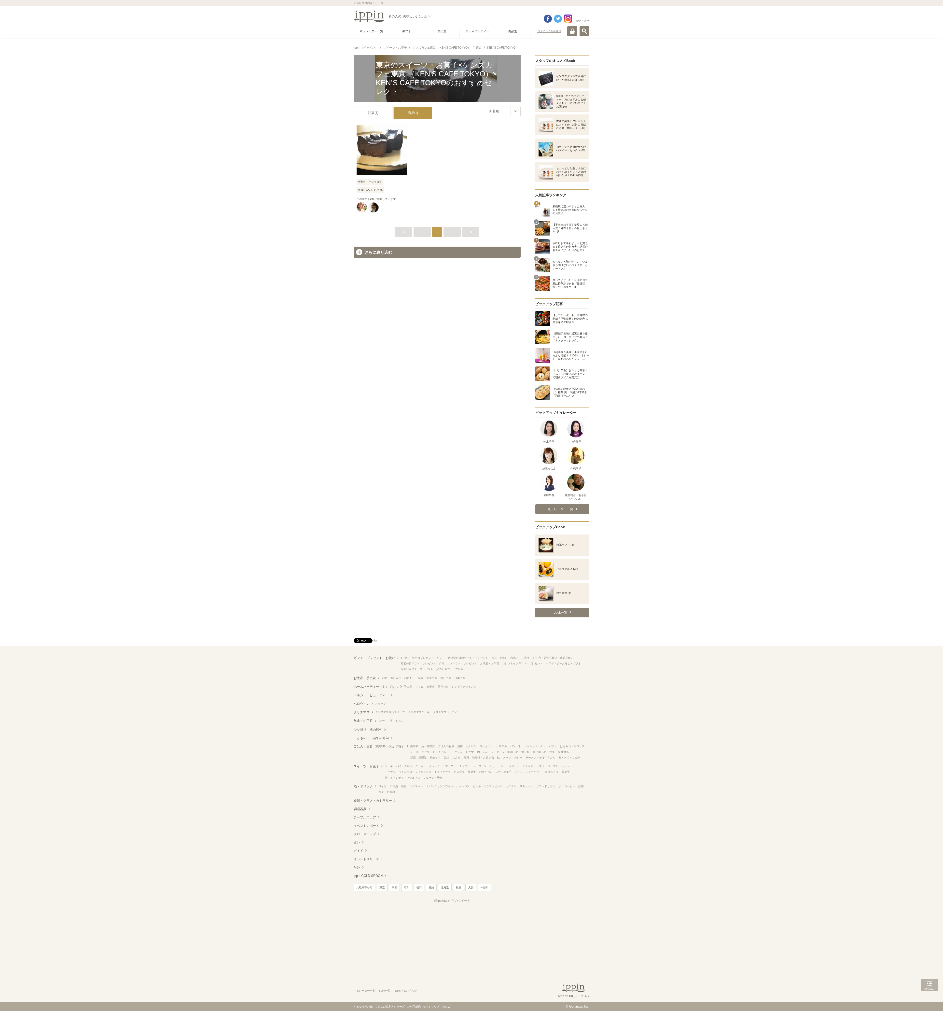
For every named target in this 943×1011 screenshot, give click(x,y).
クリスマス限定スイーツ (390, 712)
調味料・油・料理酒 (422, 746)
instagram (568, 18)
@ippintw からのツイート (452, 900)
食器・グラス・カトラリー (373, 800)
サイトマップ (431, 1006)
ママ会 (419, 686)
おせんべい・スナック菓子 (495, 771)
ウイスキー (416, 786)
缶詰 (446, 757)
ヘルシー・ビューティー (371, 695)
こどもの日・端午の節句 (371, 738)
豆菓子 (566, 771)
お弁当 (456, 757)
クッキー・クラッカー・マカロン (436, 766)
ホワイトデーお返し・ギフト (563, 663)
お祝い (405, 657)
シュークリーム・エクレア (517, 766)
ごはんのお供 (446, 746)
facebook (548, 18)
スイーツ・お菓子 (366, 766)
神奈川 (484, 887)
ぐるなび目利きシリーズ (390, 1006)
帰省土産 (431, 677)
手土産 (408, 686)
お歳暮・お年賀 (489, 663)
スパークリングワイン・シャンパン (448, 786)
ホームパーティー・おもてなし (376, 686)
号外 (357, 867)
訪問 (384, 677)
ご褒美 (526, 657)
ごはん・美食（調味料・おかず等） (379, 746)
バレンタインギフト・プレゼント (522, 663)
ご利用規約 (414, 1006)
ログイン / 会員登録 (549, 31)
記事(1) (373, 113)
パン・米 (515, 746)
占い (357, 842)
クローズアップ (365, 834)
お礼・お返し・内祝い (504, 657)
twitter (558, 18)
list (375, 640)
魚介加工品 (539, 751)
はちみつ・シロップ (572, 746)
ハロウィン (362, 703)
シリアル (501, 746)
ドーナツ (390, 771)
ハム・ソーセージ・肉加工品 (500, 751)
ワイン (382, 786)
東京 (382, 887)
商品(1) (413, 113)
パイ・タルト (404, 766)
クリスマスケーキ (419, 712)
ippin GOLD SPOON (368, 876)
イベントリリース (366, 859)
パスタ (459, 751)
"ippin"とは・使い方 (406, 990)
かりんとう (551, 771)
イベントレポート (366, 826)
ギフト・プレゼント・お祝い (374, 658)
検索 (584, 31)
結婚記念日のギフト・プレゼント (468, 657)
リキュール (526, 786)
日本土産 (459, 677)
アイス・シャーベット (528, 771)
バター (553, 746)
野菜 (552, 751)
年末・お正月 (363, 721)
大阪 (470, 887)
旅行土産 (445, 677)
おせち (382, 720)
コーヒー (569, 786)
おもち (400, 720)
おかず (470, 751)
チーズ (414, 751)
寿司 (466, 757)
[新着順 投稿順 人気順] (503, 111)
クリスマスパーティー (446, 712)
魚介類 (525, 751)
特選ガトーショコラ (370, 181)
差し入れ (395, 677)
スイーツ (380, 703)
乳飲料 (391, 791)
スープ (507, 757)
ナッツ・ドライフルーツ (436, 751)
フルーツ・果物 (432, 777)
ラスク (540, 766)
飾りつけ (443, 686)
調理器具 (360, 809)
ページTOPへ (929, 1000)
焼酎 (403, 786)
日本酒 (394, 786)
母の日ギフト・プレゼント (417, 669)
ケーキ (389, 766)
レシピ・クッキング (464, 686)
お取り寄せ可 (364, 887)
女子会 (431, 686)
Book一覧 (384, 990)
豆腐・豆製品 (418, 757)
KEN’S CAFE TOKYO (370, 189)
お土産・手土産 (365, 678)
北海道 (445, 887)
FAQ (444, 1006)
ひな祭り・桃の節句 (368, 729)
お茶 (381, 791)
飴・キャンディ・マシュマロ (402, 777)
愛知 (431, 887)
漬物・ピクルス (466, 746)
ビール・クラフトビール (487, 786)
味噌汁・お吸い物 (483, 757)
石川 (406, 887)
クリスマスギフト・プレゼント (458, 663)
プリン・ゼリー (488, 766)
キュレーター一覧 (364, 990)
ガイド (358, 851)
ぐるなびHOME (363, 1006)
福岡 (419, 887)
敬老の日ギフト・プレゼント (418, 663)
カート (572, 31)
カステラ (459, 771)
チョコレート (467, 766)
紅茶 (581, 786)
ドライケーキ (442, 771)
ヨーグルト (486, 746)
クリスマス (362, 712)
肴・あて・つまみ (569, 757)
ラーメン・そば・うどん (540, 757)
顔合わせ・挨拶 (413, 677)
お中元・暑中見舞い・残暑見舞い (553, 657)
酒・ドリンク (363, 786)
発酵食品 (563, 751)
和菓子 (472, 771)
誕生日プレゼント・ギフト (428, 657)
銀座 (458, 887)
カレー (518, 757)
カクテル (511, 786)
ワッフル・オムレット (561, 766)
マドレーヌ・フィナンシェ (415, 771)
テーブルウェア (365, 817)
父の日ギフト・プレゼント (452, 669)
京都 (394, 887)
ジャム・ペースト (535, 746)
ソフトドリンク (545, 786)
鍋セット (435, 757)
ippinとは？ (582, 20)
